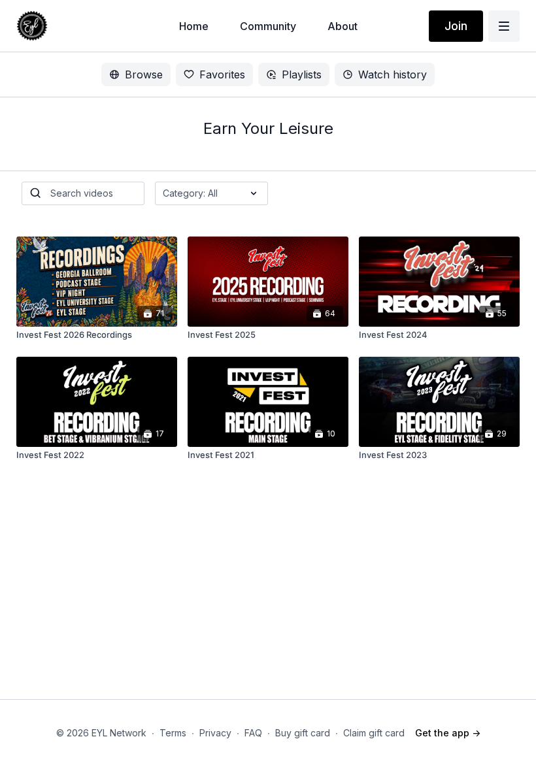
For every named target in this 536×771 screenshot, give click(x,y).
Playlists (302, 74)
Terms (172, 732)
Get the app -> (447, 732)
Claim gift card (374, 732)
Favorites (222, 74)
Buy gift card (302, 732)
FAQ (253, 732)
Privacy (215, 732)
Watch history (392, 74)
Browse (144, 74)
